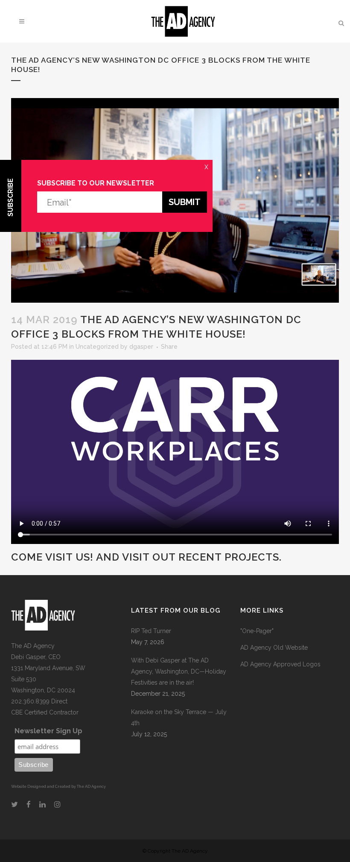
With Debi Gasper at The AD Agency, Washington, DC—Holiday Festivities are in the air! (178, 671)
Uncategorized (97, 346)
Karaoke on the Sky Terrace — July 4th (179, 717)
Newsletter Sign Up (48, 731)
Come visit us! (52, 557)
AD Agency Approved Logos (280, 664)
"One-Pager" (257, 631)
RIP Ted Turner (151, 631)
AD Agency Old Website (274, 647)
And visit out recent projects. (189, 557)
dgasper (141, 346)
